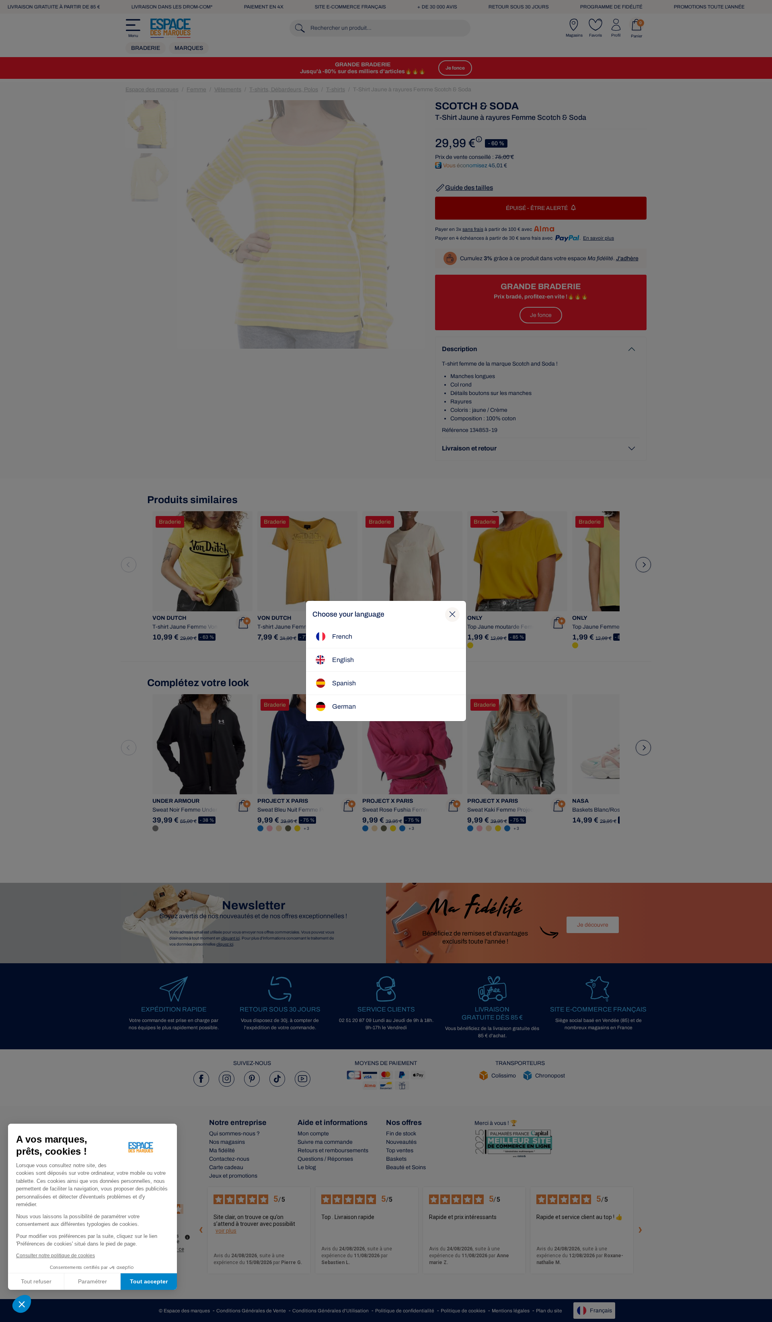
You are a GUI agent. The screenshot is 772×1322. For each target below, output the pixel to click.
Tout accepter (149, 1281)
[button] (21, 1304)
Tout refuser (36, 1281)
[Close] (452, 614)
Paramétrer (92, 1281)
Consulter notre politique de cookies (55, 1255)
